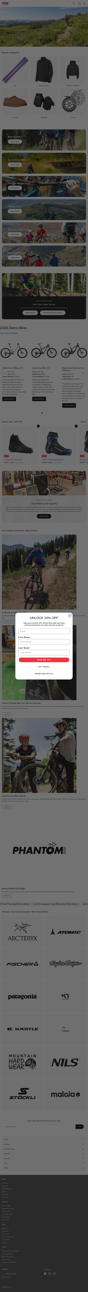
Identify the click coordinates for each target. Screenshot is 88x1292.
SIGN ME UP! (44, 660)
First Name (24, 637)
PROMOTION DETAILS (44, 674)
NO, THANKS (44, 667)
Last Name (24, 648)
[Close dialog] (70, 615)
